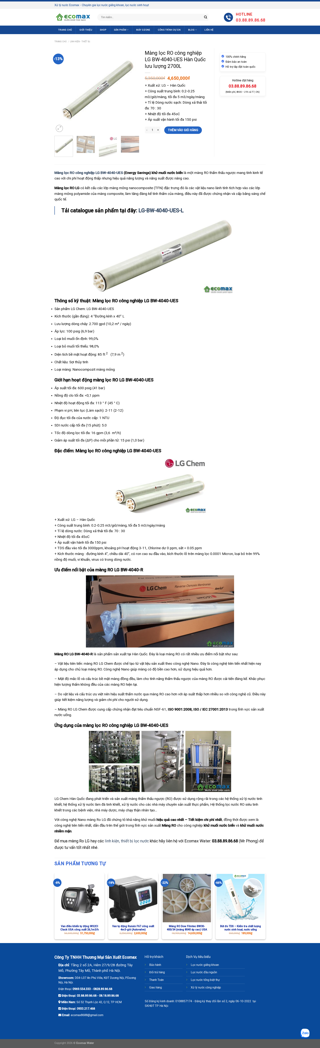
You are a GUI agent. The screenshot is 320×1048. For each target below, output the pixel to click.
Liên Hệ (208, 29)
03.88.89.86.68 (86, 995)
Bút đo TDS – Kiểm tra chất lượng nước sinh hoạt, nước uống (240, 928)
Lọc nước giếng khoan (205, 965)
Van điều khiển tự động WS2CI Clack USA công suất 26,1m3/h (79, 928)
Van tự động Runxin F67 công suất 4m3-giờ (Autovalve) (133, 928)
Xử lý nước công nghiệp (206, 987)
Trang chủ (65, 29)
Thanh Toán (156, 980)
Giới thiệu (85, 29)
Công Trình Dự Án (169, 29)
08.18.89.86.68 (109, 995)
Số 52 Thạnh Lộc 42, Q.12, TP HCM (99, 1002)
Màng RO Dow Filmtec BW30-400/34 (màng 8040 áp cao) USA (187, 928)
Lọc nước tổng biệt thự (205, 980)
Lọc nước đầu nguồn (204, 972)
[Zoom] (59, 128)
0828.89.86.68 (102, 989)
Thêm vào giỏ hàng (183, 130)
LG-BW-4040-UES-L (161, 210)
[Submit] (205, 17)
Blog (191, 29)
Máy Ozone (143, 29)
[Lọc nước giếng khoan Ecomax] (72, 17)
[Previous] (60, 90)
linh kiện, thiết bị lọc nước (127, 841)
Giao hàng (155, 987)
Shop (103, 29)
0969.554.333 (82, 989)
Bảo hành (155, 965)
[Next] (132, 90)
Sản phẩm (120, 29)
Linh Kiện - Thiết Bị (80, 41)
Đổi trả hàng (157, 972)
